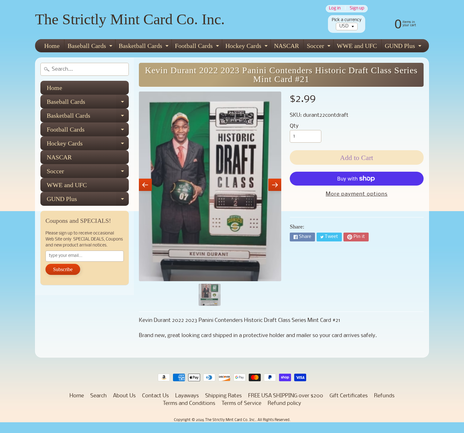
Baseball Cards (91, 47)
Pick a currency (346, 20)
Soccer (319, 47)
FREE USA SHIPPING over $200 (285, 396)
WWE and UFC (357, 45)
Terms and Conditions (189, 403)
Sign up (357, 9)
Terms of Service (241, 403)
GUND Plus (404, 47)
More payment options (357, 194)
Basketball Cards (144, 47)
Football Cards (198, 47)
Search (98, 396)
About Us (124, 396)
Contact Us (155, 396)
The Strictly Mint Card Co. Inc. (130, 19)
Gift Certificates (349, 396)
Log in (335, 9)
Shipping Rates (223, 396)
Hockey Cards (247, 47)
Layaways (187, 396)
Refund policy (284, 403)
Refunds (384, 396)
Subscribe (63, 269)
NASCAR (286, 45)
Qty (294, 126)
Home (52, 45)
